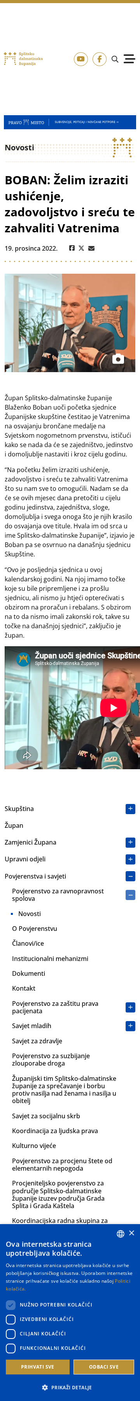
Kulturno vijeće (34, 1145)
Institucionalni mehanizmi (50, 958)
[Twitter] (81, 248)
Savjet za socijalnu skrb (46, 1116)
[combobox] (120, 1234)
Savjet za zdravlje (37, 1041)
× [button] (131, 1233)
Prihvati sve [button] (37, 1367)
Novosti (29, 913)
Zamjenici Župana (30, 842)
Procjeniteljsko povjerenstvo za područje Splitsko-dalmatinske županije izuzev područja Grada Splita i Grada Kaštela (58, 1194)
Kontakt (23, 988)
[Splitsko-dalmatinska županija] (23, 59)
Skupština (19, 808)
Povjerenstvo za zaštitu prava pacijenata (55, 1007)
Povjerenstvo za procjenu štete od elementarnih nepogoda (62, 1165)
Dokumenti (28, 973)
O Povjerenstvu (34, 928)
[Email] (91, 248)
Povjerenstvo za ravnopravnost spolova (58, 895)
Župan (14, 825)
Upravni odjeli (25, 859)
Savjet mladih (31, 1025)
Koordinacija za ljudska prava (55, 1131)
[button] (70, 1387)
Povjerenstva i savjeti (35, 876)
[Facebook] (72, 248)
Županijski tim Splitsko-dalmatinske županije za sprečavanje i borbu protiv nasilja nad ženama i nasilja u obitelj (64, 1089)
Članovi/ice (28, 943)
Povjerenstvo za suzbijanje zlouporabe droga (51, 1060)
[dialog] (70, 1312)
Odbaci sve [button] (104, 1367)
